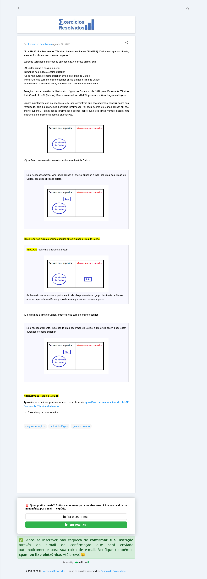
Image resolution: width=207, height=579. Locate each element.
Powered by (68, 562)
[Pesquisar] (188, 9)
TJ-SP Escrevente (81, 426)
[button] (127, 43)
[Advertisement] (165, 64)
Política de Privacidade (113, 571)
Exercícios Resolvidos (53, 571)
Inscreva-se (76, 524)
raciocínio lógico (59, 426)
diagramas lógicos (35, 426)
